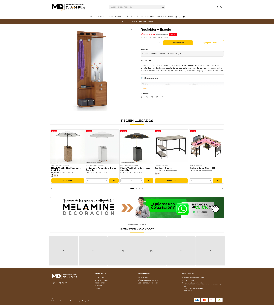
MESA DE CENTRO (101, 280)
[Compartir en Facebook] (142, 97)
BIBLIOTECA (99, 286)
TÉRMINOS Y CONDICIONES (148, 280)
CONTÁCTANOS (143, 277)
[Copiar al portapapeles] (161, 97)
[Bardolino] (156, 173)
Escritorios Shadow (163, 168)
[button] (132, 189)
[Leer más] (137, 207)
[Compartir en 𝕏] (147, 97)
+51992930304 (189, 280)
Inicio (122, 21)
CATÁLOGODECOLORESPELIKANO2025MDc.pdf (162, 54)
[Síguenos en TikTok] (184, 16)
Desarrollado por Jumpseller (80, 301)
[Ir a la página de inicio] (68, 6)
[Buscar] (163, 7)
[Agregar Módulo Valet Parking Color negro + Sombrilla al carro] (148, 180)
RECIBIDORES (132, 21)
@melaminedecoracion (137, 228)
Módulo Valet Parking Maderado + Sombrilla (66, 169)
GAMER (97, 288)
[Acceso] (217, 6)
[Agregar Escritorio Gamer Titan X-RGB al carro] (217, 180)
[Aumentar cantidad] (159, 42)
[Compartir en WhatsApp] (152, 97)
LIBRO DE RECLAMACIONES (148, 283)
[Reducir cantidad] (142, 42)
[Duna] (55, 175)
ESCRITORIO (99, 277)
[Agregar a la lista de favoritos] (82, 147)
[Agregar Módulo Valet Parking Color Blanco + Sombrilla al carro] (114, 180)
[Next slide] (222, 189)
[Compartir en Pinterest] (157, 97)
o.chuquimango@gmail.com (194, 277)
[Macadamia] (52, 175)
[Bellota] (57, 175)
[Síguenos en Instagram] (176, 16)
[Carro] (221, 7)
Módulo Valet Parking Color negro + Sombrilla (136, 169)
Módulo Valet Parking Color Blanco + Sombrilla (102, 169)
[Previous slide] (52, 189)
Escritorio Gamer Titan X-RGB (202, 168)
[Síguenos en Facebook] (180, 16)
